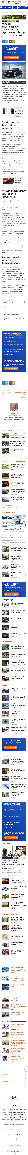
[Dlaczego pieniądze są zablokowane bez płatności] (5, 771)
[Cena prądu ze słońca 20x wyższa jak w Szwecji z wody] (5, 499)
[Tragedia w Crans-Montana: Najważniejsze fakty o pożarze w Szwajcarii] (5, 706)
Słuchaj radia (13, 57)
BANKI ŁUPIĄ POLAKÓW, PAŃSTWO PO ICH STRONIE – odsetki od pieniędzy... (18, 476)
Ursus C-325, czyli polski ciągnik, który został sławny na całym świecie (17, 435)
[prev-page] (3, 457)
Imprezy (4, 685)
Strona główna (5, 12)
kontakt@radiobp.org (18, 1129)
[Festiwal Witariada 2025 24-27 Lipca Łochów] (5, 889)
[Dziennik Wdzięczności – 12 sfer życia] (5, 944)
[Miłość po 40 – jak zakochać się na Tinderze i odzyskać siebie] (5, 937)
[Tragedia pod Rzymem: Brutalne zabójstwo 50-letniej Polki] (5, 574)
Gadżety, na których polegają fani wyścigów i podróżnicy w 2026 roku (18, 794)
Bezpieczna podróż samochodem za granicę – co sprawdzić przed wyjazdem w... (18, 778)
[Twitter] (6, 41)
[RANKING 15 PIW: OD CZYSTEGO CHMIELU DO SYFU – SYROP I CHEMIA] (5, 1006)
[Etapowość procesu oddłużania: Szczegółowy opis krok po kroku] (5, 1058)
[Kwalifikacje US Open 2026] (5, 987)
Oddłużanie (12, 747)
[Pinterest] (10, 41)
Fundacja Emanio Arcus (7, 1147)
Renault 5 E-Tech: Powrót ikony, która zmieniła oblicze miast (18, 670)
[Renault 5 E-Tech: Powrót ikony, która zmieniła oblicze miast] (5, 670)
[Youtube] (16, 1139)
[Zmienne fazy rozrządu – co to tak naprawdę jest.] (5, 635)
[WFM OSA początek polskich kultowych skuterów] (5, 612)
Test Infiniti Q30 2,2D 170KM (18, 618)
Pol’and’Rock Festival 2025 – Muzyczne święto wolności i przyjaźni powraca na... (18, 880)
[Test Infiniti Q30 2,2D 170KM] (5, 620)
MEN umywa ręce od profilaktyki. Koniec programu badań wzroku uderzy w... (18, 548)
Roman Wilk (6, 37)
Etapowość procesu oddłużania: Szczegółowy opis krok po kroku (18, 1058)
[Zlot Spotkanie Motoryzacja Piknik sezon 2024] (5, 1014)
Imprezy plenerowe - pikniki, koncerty (11, 507)
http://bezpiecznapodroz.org (14, 415)
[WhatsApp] (13, 41)
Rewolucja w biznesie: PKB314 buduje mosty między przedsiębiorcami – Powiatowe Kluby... (13, 863)
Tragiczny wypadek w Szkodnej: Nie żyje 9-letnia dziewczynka (17, 566)
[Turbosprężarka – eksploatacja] (5, 627)
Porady (17, 21)
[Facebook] (3, 41)
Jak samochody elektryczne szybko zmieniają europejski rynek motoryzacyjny (18, 646)
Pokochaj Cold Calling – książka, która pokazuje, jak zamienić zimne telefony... (17, 919)
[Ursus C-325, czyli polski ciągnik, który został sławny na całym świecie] (5, 436)
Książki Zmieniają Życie (10, 914)
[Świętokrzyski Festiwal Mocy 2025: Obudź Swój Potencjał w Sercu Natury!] (5, 896)
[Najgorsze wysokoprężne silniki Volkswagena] (5, 605)
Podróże (5, 756)
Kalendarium (6, 844)
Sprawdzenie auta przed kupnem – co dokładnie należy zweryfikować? (17, 443)
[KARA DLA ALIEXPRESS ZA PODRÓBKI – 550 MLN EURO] (5, 484)
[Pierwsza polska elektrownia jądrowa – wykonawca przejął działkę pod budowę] (5, 491)
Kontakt (18, 1145)
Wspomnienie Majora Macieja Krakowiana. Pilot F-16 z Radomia (18, 721)
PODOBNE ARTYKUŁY (8, 428)
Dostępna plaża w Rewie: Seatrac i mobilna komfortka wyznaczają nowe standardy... (14, 531)
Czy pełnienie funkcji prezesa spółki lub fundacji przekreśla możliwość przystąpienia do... (18, 1042)
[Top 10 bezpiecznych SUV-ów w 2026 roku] (5, 999)
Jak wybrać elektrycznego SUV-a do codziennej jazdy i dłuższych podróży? (18, 654)
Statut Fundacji (14, 1148)
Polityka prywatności (11, 1145)
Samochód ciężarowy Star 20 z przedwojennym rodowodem (20, 395)
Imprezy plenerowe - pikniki (7, 857)
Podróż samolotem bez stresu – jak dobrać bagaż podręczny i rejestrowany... (18, 786)
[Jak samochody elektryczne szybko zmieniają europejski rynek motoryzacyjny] (5, 647)
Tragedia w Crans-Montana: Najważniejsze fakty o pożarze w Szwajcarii (18, 705)
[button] (2, 2)
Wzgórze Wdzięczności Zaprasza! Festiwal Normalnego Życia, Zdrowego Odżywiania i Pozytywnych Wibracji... (18, 905)
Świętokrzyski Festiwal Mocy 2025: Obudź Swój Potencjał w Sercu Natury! (18, 896)
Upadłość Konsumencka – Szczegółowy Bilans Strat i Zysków (17, 1034)
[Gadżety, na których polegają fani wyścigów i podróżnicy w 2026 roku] (5, 794)
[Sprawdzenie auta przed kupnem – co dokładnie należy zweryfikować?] (5, 443)
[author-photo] (14, 411)
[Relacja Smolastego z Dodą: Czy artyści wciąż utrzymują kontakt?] (5, 698)
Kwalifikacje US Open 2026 (17, 985)
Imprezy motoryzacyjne (7, 505)
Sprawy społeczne (8, 512)
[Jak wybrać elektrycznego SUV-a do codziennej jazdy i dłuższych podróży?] (5, 655)
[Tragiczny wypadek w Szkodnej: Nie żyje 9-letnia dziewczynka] (5, 566)
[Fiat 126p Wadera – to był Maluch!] (5, 451)
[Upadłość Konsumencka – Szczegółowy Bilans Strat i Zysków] (5, 1034)
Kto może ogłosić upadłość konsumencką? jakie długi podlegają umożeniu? (18, 1050)
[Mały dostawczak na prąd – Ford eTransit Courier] (5, 678)
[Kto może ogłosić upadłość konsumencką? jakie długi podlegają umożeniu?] (5, 1050)
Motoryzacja (12, 12)
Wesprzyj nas (12, 368)
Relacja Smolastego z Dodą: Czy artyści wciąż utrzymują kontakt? (18, 697)
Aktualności (4, 526)
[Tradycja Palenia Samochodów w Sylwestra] (5, 713)
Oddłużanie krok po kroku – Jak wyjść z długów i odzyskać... (17, 1026)
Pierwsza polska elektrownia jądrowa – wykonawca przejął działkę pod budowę (18, 491)
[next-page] (5, 457)
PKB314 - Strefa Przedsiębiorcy (13, 461)
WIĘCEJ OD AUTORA (7, 430)
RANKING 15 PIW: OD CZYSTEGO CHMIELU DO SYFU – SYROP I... (18, 1006)
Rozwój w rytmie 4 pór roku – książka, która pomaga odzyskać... (18, 951)
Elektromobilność (8, 642)
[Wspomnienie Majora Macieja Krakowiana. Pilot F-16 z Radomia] (5, 721)
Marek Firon (4, 535)
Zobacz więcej (23, 1153)
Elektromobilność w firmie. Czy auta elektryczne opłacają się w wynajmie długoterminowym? (18, 662)
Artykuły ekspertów (20, 12)
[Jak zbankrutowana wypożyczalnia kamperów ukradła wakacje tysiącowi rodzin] (5, 761)
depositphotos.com (20, 1124)
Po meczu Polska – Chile (7, 393)
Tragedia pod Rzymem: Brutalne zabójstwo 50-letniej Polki (18, 574)
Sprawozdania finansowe (19, 1147)
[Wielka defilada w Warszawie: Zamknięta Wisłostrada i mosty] (5, 690)
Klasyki (3, 437)
